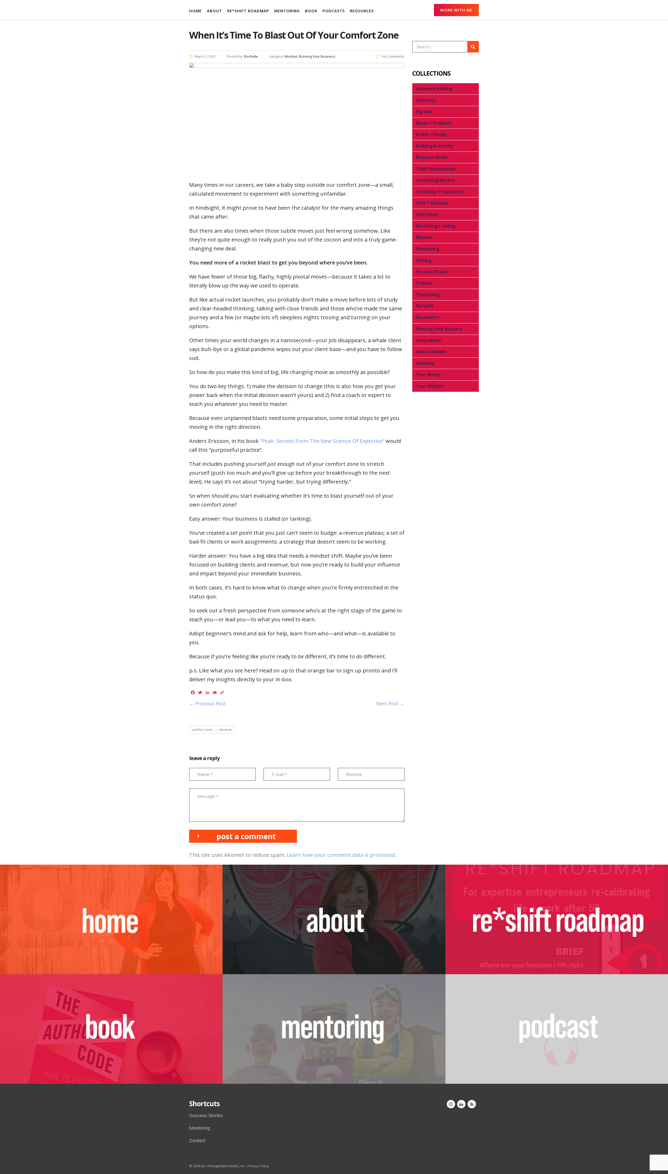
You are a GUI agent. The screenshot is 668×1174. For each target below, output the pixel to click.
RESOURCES (362, 10)
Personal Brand (431, 272)
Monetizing (427, 249)
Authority (426, 100)
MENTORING (287, 10)
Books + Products (434, 123)
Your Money (428, 374)
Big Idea (424, 112)
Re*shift (424, 306)
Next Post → (390, 703)
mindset (225, 729)
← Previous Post (207, 703)
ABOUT (214, 10)
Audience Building (434, 89)
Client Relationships (436, 169)
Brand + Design (431, 134)
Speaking (425, 363)
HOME (195, 10)
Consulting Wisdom (435, 180)
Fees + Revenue (432, 203)
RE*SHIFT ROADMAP (248, 10)
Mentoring (199, 1128)
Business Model (432, 157)
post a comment (246, 836)
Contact (197, 1140)
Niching (423, 260)
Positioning (427, 294)
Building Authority (435, 146)
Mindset (424, 237)
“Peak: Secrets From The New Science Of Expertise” (322, 440)
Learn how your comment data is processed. (341, 854)
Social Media (428, 340)
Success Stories (206, 1115)
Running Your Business (439, 329)
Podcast (424, 283)
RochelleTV (427, 317)
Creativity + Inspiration (439, 192)
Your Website (430, 386)
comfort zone (202, 729)
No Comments (393, 56)
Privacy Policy (258, 1166)
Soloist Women (431, 351)
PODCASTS (334, 10)
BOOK (311, 10)
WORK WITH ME (456, 10)
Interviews (427, 214)
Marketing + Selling (435, 226)
